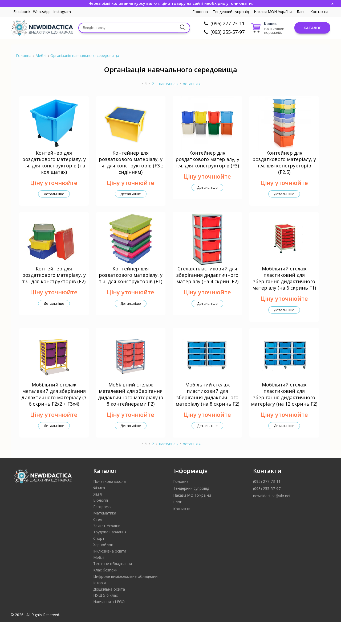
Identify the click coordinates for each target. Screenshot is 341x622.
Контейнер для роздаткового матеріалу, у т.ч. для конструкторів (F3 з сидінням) (131, 162)
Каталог (312, 27)
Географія (102, 506)
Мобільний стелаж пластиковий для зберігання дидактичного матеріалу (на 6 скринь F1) (284, 278)
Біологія (100, 500)
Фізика (99, 487)
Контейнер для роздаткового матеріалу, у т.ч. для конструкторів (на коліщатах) (54, 162)
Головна (200, 11)
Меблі (40, 55)
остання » (192, 83)
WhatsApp (42, 11)
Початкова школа (109, 481)
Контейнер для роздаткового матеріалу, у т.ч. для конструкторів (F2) (54, 275)
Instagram (62, 11)
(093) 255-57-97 (227, 32)
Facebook (21, 11)
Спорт (98, 538)
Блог (301, 11)
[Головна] (42, 27)
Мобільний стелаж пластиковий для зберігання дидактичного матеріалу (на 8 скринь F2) (207, 394)
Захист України (106, 525)
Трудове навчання (110, 531)
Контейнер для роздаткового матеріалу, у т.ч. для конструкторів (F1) (131, 275)
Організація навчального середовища (84, 55)
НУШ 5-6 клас (105, 595)
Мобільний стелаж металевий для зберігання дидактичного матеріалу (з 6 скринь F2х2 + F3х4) (53, 394)
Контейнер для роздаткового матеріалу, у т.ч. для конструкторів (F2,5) (284, 162)
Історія (99, 582)
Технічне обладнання (112, 563)
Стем (98, 519)
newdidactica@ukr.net (272, 495)
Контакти (319, 11)
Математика (104, 513)
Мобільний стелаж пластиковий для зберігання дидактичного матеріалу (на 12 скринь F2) (284, 394)
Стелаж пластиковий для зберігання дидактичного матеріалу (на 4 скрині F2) (207, 275)
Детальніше (54, 193)
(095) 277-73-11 (227, 23)
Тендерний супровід (231, 11)
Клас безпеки (105, 569)
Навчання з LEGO (109, 601)
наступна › (168, 83)
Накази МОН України (273, 11)
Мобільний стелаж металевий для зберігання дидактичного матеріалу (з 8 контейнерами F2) (130, 394)
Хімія (97, 494)
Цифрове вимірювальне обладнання (126, 576)
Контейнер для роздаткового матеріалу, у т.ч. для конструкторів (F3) (207, 159)
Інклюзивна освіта (109, 551)
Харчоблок (103, 544)
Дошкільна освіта (109, 589)
